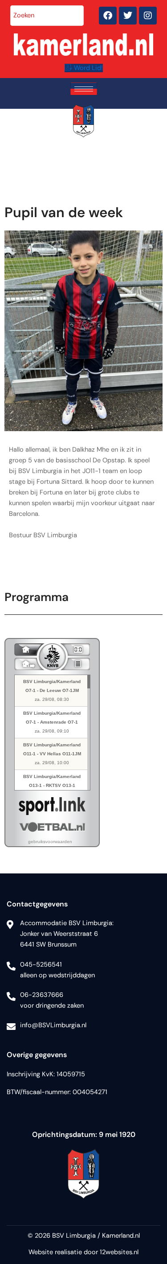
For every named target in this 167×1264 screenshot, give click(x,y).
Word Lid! (88, 68)
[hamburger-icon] (83, 88)
